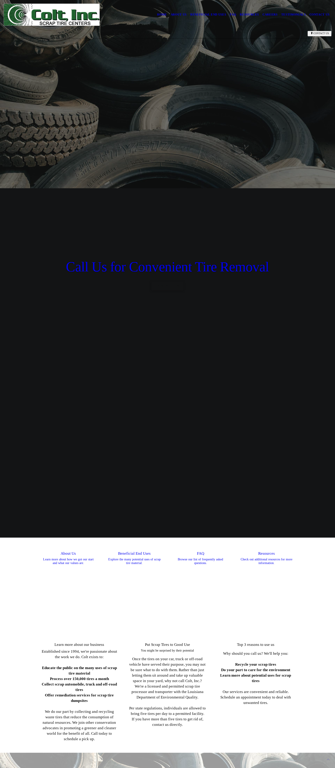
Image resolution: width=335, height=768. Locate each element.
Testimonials (293, 14)
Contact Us (319, 14)
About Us (179, 14)
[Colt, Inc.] (52, 15)
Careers (270, 14)
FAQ (233, 14)
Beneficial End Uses (208, 14)
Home (162, 14)
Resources (249, 14)
